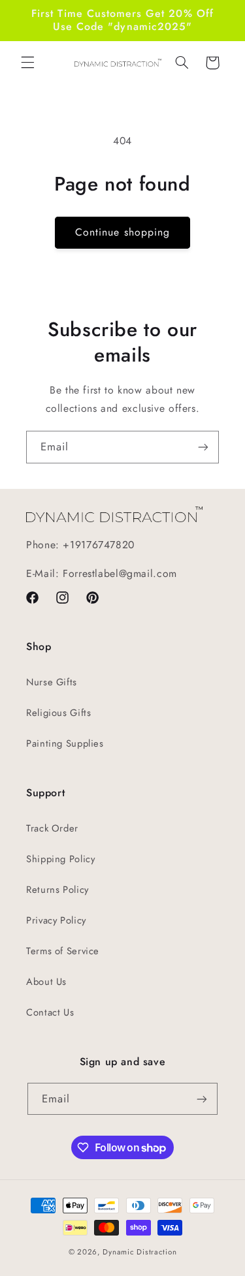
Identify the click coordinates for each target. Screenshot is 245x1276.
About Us (46, 981)
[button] (27, 63)
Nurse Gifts (51, 682)
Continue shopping (122, 232)
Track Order (52, 828)
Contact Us (50, 1012)
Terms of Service (62, 951)
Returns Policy (57, 889)
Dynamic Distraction (139, 1252)
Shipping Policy (60, 859)
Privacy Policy (56, 920)
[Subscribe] (203, 447)
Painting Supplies (65, 743)
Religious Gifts (58, 713)
